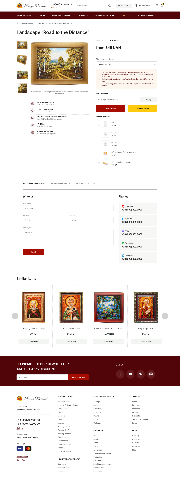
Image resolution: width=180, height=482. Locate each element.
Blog (134, 450)
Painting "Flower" (64, 433)
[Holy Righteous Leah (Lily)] (33, 307)
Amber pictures (24, 15)
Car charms (98, 460)
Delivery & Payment (85, 183)
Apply (148, 100)
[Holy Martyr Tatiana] (146, 307)
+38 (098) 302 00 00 (28, 420)
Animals (61, 423)
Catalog (135, 435)
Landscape (40, 23)
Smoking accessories (102, 464)
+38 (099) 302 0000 (132, 209)
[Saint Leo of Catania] (71, 307)
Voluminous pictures (66, 444)
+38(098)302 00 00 (60, 4)
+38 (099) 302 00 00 (28, 423)
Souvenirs (83, 15)
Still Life (61, 447)
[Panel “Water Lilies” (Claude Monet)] (109, 307)
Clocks (96, 439)
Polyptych (62, 437)
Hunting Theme (64, 426)
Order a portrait (146, 15)
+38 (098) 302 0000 (132, 222)
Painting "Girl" (63, 430)
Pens (95, 435)
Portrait (61, 412)
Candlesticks (98, 467)
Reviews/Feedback (60, 183)
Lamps (60, 471)
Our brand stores (144, 6)
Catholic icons (63, 408)
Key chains (97, 450)
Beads (134, 401)
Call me (54, 7)
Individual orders (64, 451)
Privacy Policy (22, 456)
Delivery (135, 442)
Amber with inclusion (102, 453)
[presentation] (15, 316)
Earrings (96, 401)
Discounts (126, 15)
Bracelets (97, 405)
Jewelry (41, 15)
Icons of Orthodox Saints (68, 405)
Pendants (97, 412)
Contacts (136, 446)
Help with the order (34, 183)
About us (136, 439)
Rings (95, 419)
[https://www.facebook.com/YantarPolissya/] (120, 374)
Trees (95, 442)
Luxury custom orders (105, 15)
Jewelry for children (140, 419)
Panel (60, 419)
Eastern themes (64, 440)
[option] (22, 45)
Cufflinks (97, 423)
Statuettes (97, 457)
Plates (96, 446)
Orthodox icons (64, 401)
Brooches (97, 408)
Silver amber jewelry (62, 15)
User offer (21, 460)
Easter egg (97, 471)
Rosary (135, 412)
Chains (96, 416)
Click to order (142, 109)
